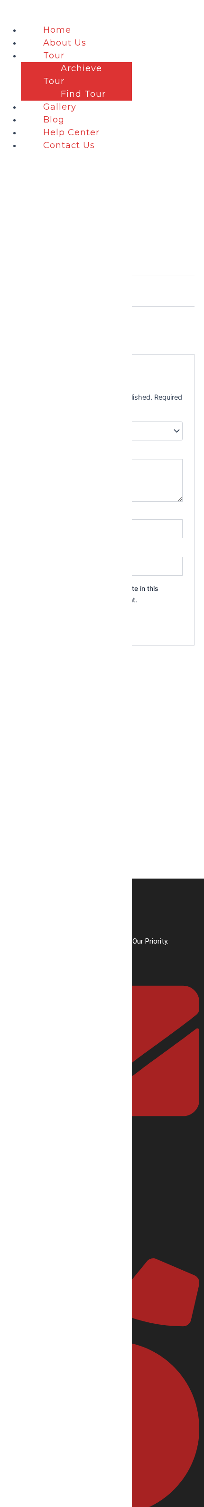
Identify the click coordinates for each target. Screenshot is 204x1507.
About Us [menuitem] (64, 42)
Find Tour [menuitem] (83, 94)
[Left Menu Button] (10, 14)
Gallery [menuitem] (59, 107)
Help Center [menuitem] (71, 132)
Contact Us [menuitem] (69, 145)
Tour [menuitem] (54, 55)
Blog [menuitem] (54, 119)
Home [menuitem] (57, 30)
